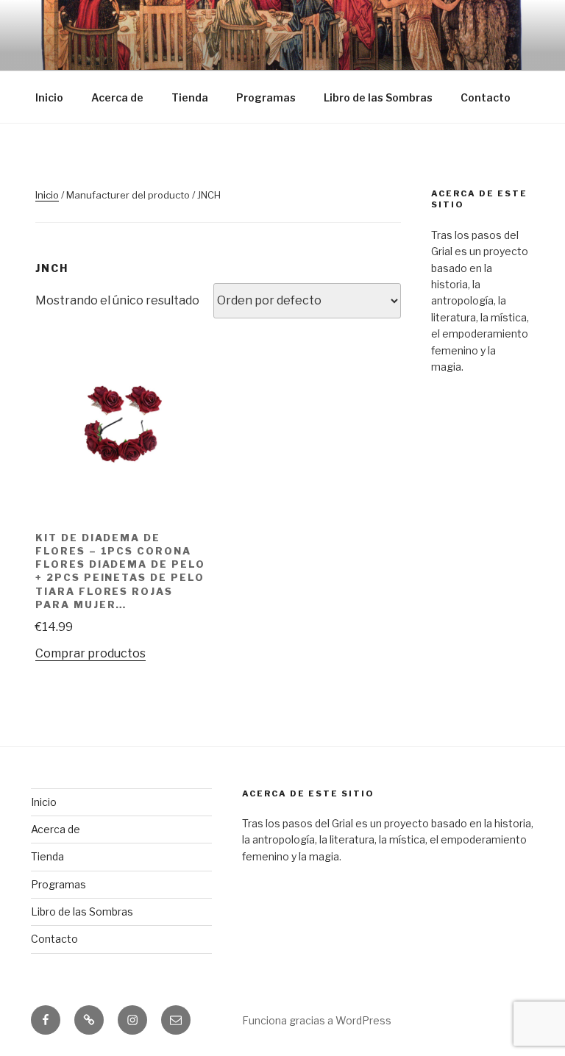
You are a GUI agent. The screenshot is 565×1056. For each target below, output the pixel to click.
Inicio (49, 97)
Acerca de (117, 97)
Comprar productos (90, 653)
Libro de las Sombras (378, 97)
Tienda (189, 97)
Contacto (486, 97)
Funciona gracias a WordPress (316, 1020)
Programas (266, 97)
